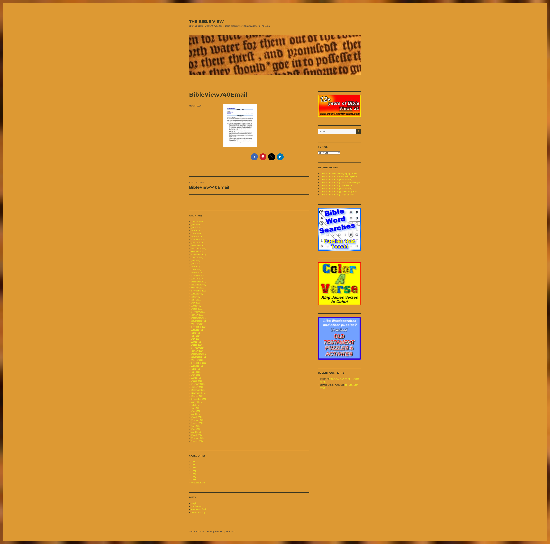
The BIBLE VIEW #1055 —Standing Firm (338, 191)
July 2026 (195, 224)
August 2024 (197, 294)
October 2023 (197, 324)
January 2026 (197, 243)
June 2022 (196, 372)
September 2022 (198, 363)
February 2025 (198, 276)
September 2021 (198, 399)
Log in (194, 503)
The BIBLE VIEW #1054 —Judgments (337, 194)
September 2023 (198, 327)
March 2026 (197, 236)
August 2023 (197, 330)
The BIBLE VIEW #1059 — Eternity (336, 179)
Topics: (323, 147)
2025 (193, 477)
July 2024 (195, 297)
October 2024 (197, 288)
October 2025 (197, 252)
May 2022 (195, 375)
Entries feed (196, 506)
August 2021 (197, 402)
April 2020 (196, 432)
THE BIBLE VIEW (206, 21)
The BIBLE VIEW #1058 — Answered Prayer (340, 182)
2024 (193, 474)
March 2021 (196, 417)
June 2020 (196, 426)
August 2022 (197, 366)
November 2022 (198, 357)
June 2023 (195, 336)
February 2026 (198, 240)
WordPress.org (198, 512)
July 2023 (195, 333)
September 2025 (198, 255)
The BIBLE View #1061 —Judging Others (338, 173)
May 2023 (195, 339)
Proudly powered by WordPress (221, 531)
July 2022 (195, 369)
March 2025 (196, 273)
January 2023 (197, 351)
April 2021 (196, 414)
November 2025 (198, 249)
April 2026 (196, 233)
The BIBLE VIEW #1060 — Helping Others (339, 176)
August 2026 (197, 221)
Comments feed (198, 509)
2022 (193, 468)
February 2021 (197, 420)
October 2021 (197, 396)
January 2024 (197, 315)
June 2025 (196, 264)
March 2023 (196, 345)
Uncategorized (198, 483)
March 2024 (196, 309)
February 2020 (198, 438)
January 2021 (197, 423)
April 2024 (196, 306)
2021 (193, 465)
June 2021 (195, 408)
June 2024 (196, 300)
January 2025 (197, 279)
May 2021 (195, 411)
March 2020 (196, 435)
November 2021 (198, 393)
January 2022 (197, 387)
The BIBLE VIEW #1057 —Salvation (336, 185)
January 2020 (197, 441)
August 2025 (197, 258)
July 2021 (195, 405)
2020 (193, 462)
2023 (193, 471)
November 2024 (198, 285)
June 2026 (196, 227)
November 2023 (198, 321)
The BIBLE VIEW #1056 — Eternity (336, 188)
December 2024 (198, 282)
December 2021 (198, 390)
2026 (193, 480)
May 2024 (195, 303)
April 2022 (196, 378)
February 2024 (198, 312)
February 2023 (197, 348)
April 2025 (196, 270)
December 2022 (198, 354)
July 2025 (195, 261)
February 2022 (198, 384)
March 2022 (196, 381)
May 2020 (195, 429)
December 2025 (198, 246)
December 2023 (198, 318)
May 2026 (195, 230)
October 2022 (197, 360)
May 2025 (195, 267)
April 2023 (196, 342)
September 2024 (198, 291)
